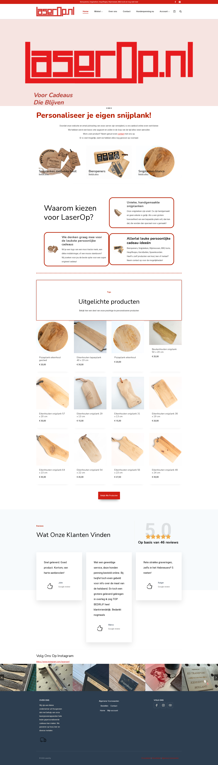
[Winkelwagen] (174, 11)
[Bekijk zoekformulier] (179, 11)
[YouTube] (170, 705)
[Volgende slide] (216, 677)
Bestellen (104, 706)
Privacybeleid (146, 758)
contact (121, 134)
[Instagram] (180, 2)
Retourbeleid (156, 758)
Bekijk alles (44, 174)
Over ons (112, 11)
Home (85, 11)
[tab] (107, 108)
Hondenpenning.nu (145, 11)
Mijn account (112, 710)
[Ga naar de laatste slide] (2, 677)
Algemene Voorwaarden (109, 701)
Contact (126, 11)
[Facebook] (175, 2)
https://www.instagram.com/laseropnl (53, 662)
